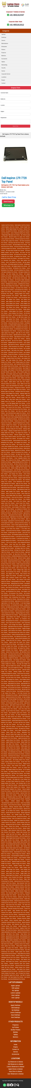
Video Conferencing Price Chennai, (17, 597)
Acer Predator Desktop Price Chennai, (17, 609)
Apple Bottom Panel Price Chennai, (9, 487)
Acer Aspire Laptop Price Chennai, (15, 713)
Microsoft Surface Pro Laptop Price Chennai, (19, 237)
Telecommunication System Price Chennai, (10, 802)
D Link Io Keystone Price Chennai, (8, 538)
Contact (3, 83)
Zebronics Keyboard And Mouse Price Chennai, (12, 456)
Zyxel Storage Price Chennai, (13, 869)
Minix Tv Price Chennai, (22, 567)
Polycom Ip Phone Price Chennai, (22, 965)
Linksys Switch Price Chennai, (23, 953)
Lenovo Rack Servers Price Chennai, (16, 323)
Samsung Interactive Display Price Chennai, (19, 806)
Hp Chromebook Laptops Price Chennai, (20, 534)
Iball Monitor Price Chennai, (13, 934)
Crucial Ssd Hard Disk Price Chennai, (16, 799)
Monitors (4, 55)
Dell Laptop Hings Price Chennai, (15, 348)
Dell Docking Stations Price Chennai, (21, 759)
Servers (3, 40)
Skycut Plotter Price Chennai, (13, 959)
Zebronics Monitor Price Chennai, (20, 440)
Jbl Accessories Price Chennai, (16, 593)
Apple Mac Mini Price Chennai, (20, 334)
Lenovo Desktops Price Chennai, (16, 313)
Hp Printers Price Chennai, (24, 354)
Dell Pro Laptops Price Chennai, (23, 849)
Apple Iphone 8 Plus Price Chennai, (15, 626)
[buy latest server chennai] (18, 1085)
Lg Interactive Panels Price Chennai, (22, 485)
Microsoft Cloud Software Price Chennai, (10, 393)
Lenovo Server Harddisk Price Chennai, (10, 446)
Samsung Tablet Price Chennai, (8, 726)
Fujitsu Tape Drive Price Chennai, (9, 897)
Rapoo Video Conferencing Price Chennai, (15, 885)
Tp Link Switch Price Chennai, (13, 810)
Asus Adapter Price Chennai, (13, 573)
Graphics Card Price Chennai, (7, 225)
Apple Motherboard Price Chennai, (9, 489)
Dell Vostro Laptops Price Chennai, (22, 238)
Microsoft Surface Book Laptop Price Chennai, (17, 734)
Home (15, 1044)
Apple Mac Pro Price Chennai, (23, 332)
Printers (3, 49)
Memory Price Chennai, (11, 795)
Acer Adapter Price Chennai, (13, 299)
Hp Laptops (15, 990)
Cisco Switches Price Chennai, (20, 636)
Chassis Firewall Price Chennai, (8, 663)
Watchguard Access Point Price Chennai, (10, 957)
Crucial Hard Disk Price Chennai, (14, 834)
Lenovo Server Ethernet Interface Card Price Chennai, (13, 436)
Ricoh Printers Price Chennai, (19, 765)
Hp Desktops (15, 1010)
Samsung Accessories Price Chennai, (10, 295)
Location (3, 105)
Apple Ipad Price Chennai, (13, 344)
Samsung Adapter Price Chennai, (22, 293)
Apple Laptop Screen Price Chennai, (15, 502)
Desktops (4, 37)
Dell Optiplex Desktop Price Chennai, (20, 266)
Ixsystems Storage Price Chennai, (22, 865)
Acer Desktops (15, 1017)
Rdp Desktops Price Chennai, (15, 479)
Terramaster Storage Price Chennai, (10, 867)
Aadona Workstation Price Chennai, (9, 932)
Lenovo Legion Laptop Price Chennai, (21, 707)
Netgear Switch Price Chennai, (12, 836)
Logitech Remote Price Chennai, (13, 742)
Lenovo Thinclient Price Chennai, (16, 877)
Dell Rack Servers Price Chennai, (20, 278)
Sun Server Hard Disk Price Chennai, (21, 722)
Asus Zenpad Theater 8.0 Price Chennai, (10, 366)
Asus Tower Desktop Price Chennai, (14, 360)
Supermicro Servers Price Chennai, (22, 944)
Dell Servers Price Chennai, (19, 276)
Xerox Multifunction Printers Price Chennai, (15, 257)
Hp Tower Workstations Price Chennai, (15, 330)
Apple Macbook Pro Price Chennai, (22, 336)
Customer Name (4, 93)
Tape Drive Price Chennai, (24, 895)
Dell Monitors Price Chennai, (19, 268)
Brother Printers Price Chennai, (15, 562)
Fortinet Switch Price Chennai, (16, 879)
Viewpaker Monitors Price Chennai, (15, 342)
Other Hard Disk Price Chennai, (13, 746)
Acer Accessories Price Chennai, (19, 291)
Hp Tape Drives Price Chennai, (20, 554)
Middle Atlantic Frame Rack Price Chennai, (19, 381)
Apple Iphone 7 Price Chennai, (16, 517)
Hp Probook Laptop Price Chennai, (20, 315)
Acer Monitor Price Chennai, (24, 419)
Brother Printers (15, 1030)
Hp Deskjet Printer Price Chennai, (9, 356)
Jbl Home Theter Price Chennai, (21, 464)
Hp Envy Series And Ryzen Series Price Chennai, (15, 700)
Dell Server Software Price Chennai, (8, 248)
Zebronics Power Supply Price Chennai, (17, 389)
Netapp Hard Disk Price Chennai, (22, 736)
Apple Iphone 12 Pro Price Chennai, (9, 738)
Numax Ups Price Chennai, (7, 967)
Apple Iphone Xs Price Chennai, (15, 681)
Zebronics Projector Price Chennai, (8, 816)
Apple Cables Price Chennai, (23, 487)
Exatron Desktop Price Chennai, (8, 973)
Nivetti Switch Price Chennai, (12, 961)
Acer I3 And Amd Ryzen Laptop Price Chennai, (16, 413)
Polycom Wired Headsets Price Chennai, (16, 787)
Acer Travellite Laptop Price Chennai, (21, 814)
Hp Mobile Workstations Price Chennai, (20, 556)
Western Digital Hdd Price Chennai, (19, 468)
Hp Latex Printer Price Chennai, (13, 710)
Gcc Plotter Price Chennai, (11, 930)
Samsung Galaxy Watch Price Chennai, (15, 395)
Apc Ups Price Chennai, (17, 340)
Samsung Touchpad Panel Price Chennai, (18, 430)
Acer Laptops (16, 998)
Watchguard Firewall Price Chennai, (9, 673)
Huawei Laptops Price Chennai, (22, 951)
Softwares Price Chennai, (6, 808)
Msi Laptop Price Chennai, (24, 648)
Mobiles (15, 1032)
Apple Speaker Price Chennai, (13, 491)
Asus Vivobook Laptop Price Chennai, (15, 578)
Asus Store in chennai (15, 1071)
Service (3, 71)
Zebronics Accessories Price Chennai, (19, 452)
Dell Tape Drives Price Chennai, (21, 254)
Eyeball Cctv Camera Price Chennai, (22, 820)
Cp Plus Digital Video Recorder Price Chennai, (15, 839)
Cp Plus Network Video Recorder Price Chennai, (16, 844)
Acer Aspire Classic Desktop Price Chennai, (15, 781)
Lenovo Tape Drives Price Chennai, (13, 622)
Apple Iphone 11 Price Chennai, (18, 519)
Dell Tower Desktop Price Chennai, (16, 977)
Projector (4, 52)
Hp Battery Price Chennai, (12, 297)
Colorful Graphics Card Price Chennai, (10, 227)
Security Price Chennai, (22, 816)
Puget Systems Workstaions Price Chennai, (16, 940)
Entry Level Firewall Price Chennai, (15, 667)
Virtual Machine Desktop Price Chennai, (15, 660)
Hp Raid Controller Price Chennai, (15, 453)
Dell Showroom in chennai (15, 1064)
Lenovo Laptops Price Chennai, (8, 238)
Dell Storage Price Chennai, (20, 660)
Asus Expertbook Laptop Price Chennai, (18, 712)
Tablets (3, 61)
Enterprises (4, 46)
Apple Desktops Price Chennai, (13, 616)
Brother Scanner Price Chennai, (8, 567)
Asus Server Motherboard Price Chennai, (16, 979)
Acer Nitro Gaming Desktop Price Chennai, (15, 782)
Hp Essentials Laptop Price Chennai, (14, 797)
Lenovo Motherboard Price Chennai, (21, 481)
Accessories (4, 58)
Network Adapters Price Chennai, (20, 801)
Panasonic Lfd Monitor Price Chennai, (21, 475)
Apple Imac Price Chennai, (7, 334)
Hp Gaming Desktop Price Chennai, (17, 771)
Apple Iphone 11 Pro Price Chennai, (22, 601)
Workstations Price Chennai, (12, 695)
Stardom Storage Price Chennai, (23, 661)
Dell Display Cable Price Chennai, (22, 548)
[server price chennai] (11, 1085)
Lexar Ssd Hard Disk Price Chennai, (9, 477)
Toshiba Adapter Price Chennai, (16, 311)
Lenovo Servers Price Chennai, (13, 321)
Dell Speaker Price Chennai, (23, 438)
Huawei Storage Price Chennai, (23, 955)
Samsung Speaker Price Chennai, (22, 671)
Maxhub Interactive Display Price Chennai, (15, 917)
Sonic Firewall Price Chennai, (15, 669)
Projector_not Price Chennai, (20, 421)
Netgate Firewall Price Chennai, (8, 969)
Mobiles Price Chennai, (11, 575)
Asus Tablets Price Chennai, (7, 364)
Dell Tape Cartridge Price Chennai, (15, 699)
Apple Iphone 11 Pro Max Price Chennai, (10, 603)
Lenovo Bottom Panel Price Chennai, (10, 505)
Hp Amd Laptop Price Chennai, (15, 532)
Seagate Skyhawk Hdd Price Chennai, (20, 462)
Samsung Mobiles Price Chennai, (18, 581)
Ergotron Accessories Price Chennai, (14, 697)
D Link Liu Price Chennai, (11, 542)
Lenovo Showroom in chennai (15, 1066)
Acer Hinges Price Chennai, (21, 432)
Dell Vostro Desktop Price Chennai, (14, 274)
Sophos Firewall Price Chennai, (8, 955)
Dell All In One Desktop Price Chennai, (9, 419)
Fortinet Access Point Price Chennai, (9, 914)
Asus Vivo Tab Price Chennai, (14, 585)
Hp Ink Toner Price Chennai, (13, 426)
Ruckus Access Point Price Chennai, (17, 916)
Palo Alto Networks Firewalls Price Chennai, (20, 855)
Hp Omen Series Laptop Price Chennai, (10, 240)
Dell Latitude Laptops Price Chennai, (15, 264)
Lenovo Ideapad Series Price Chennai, (15, 400)
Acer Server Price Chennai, (7, 421)
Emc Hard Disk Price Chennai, (8, 724)
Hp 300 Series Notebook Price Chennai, (15, 557)
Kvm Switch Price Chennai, (13, 744)
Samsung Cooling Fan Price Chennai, (14, 428)
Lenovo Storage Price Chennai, (16, 624)
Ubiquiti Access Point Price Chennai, (22, 900)
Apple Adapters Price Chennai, (13, 301)
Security (3, 68)
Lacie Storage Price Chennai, (16, 473)
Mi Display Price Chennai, (7, 730)
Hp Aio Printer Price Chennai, (23, 673)
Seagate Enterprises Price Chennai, (9, 650)
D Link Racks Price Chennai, (22, 538)
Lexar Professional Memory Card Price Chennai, (11, 472)
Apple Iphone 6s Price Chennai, (15, 515)
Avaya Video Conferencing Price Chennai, (15, 889)
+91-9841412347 (17, 14)
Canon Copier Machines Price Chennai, (15, 757)
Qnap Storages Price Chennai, (15, 628)
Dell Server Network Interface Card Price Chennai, (15, 251)
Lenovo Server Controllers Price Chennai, (15, 437)
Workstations (5, 43)
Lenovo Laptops (15, 993)
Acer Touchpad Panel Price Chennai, (15, 443)
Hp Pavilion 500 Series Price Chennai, (15, 326)
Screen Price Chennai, (6, 634)
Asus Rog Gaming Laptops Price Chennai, (21, 376)
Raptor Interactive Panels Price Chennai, (18, 830)
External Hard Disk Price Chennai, (13, 812)
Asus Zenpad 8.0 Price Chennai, (15, 368)
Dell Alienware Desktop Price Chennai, (14, 769)
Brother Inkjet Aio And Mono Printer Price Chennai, (15, 563)
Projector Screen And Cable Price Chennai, (21, 634)
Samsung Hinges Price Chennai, (23, 613)
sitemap (21, 1080)
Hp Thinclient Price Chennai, (17, 605)
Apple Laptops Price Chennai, (8, 332)
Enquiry (3, 80)
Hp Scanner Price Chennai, (24, 331)
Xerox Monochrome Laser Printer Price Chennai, (19, 632)
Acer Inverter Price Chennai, (23, 444)
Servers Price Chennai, (19, 338)
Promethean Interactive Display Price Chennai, (15, 894)
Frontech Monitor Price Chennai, (9, 926)
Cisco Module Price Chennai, (12, 728)
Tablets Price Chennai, (25, 285)
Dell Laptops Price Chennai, (24, 231)
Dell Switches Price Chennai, (19, 546)
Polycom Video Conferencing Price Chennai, (15, 598)
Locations (4, 77)
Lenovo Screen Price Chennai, (23, 503)
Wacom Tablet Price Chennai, (13, 732)
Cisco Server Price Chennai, (7, 636)
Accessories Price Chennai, (14, 282)
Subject (2, 111)
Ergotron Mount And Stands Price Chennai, (19, 642)
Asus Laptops (15, 995)
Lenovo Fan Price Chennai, (17, 497)
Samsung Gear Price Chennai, (17, 583)
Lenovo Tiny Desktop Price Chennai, (14, 262)
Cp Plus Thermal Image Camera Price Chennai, (15, 404)
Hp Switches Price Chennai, (20, 256)
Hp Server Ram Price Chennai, (23, 454)
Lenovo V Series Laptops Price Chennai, (20, 524)
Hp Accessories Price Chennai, (21, 289)
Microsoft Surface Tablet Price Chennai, (15, 396)
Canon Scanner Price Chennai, (8, 613)
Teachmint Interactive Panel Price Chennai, (19, 963)
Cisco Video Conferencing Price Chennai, (15, 898)
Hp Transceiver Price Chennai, (8, 260)
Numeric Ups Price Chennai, (7, 550)
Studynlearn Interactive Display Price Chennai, (11, 922)
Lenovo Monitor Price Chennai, (7, 601)
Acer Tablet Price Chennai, (12, 785)
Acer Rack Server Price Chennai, (13, 677)
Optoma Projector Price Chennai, (8, 822)
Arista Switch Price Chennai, (13, 873)
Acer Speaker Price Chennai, (20, 442)
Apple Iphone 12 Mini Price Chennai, (18, 705)
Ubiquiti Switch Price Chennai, (20, 851)
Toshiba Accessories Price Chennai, (14, 309)
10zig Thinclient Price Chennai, (20, 910)
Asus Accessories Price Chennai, (13, 571)
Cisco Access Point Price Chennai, (14, 407)
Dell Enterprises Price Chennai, (12, 620)
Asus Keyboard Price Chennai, (15, 589)
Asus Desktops (15, 1015)
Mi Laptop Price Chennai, (24, 728)
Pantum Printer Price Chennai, (13, 748)
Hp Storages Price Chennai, (24, 258)
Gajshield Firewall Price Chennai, (19, 861)
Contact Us (15, 1049)
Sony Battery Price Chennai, (13, 307)
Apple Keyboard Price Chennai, (8, 483)
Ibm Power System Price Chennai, (13, 750)
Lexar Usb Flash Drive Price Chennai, (22, 470)
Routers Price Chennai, (14, 826)
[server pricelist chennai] (14, 1085)
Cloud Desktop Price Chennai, (23, 691)
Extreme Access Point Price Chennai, (9, 902)
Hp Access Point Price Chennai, (21, 522)
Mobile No (3, 99)
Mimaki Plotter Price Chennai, (12, 928)
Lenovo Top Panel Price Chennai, (13, 493)
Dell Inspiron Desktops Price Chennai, (9, 272)
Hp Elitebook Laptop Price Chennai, (15, 316)
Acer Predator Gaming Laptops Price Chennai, (15, 774)
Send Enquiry (8, 201)
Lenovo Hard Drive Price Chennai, (17, 544)
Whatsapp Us (8, 205)
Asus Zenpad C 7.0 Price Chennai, (15, 370)
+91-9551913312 (17, 24)
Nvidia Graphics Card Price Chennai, (22, 225)
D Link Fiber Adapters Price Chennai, (15, 539)
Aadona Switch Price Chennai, (13, 871)
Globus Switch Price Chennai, (8, 965)
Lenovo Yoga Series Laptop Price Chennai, (16, 399)
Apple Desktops (15, 1005)
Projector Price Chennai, (11, 691)
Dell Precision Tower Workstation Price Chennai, (15, 594)
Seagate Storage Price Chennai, (19, 863)
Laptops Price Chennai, (24, 658)
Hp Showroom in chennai (15, 1062)
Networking (4, 65)
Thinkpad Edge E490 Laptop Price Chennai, (10, 235)
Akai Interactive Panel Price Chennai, (21, 924)
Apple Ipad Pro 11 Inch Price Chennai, (16, 520)
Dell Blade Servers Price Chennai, (19, 718)
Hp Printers (15, 1027)
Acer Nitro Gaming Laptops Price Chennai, (15, 777)
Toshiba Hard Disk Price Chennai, (13, 640)
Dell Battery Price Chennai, (24, 284)
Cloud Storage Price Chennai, (12, 679)
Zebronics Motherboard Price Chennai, (21, 423)
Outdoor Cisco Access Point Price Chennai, (17, 409)
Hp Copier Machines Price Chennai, (13, 689)
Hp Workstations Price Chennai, (21, 329)
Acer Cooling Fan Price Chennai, (13, 460)
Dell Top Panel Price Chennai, (14, 687)
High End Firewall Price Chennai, (13, 665)
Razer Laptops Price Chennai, (8, 945)
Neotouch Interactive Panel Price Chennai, (15, 949)
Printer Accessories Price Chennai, (16, 346)
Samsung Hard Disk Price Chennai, (14, 828)
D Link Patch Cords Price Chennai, (22, 536)
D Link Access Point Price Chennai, (13, 530)
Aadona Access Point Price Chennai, (22, 881)
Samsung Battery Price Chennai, (12, 305)
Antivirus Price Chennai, (18, 808)
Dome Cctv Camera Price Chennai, (19, 818)
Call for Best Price (9, 197)
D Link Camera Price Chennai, (8, 693)
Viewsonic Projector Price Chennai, (9, 644)
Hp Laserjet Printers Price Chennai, (13, 358)
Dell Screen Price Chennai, (18, 350)
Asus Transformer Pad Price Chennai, (22, 364)
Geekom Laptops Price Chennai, (22, 967)
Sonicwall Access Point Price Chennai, (9, 971)
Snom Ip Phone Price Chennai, (14, 804)
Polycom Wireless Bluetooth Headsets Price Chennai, (15, 788)
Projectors (15, 1025)
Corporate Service (6, 74)
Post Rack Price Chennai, (6, 440)
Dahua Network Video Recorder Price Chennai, (15, 845)
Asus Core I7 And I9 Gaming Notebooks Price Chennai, (18, 417)
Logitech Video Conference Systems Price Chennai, (14, 577)
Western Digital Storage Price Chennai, (14, 229)
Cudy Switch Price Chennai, (24, 971)
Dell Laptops (15, 988)
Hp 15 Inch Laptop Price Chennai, (9, 646)
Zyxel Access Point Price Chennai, (14, 904)
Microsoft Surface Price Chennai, (8, 383)
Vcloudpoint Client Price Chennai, (22, 391)
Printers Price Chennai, (13, 354)
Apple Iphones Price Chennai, (8, 287)
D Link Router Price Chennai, (13, 528)
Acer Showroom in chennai (15, 1074)
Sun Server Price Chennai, (23, 724)
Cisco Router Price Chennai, (20, 501)
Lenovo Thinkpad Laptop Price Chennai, (21, 362)
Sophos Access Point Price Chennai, (9, 953)
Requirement (3, 117)
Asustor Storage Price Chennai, (19, 853)
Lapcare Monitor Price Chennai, (12, 936)
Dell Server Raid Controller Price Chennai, (15, 250)
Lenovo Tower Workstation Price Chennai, (15, 385)
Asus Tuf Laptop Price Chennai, (23, 973)
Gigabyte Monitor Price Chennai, (13, 938)
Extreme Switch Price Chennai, (12, 875)
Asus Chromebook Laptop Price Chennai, (10, 975)
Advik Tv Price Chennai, (7, 660)
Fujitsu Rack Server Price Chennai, (19, 942)
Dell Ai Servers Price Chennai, (13, 793)
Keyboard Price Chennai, (20, 450)
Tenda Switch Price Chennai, (23, 969)
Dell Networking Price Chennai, (14, 656)
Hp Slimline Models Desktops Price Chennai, (18, 325)
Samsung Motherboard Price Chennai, (9, 614)
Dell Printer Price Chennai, (17, 773)
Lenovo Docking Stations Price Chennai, (11, 761)
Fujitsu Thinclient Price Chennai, (13, 906)
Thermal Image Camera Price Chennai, (21, 566)
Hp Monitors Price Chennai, (22, 327)
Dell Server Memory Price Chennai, (20, 244)
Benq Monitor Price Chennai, (23, 599)
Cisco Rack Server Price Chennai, (15, 654)
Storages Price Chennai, (20, 387)
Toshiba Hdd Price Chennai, (7, 851)
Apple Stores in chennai (15, 1069)
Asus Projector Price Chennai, (12, 587)
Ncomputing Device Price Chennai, (9, 708)
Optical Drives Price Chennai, (12, 652)
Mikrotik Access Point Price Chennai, (21, 912)
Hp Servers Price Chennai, (22, 287)
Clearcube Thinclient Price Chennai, (16, 908)
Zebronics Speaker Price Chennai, (22, 434)
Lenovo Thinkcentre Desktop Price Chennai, (20, 233)
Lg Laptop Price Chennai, (12, 947)
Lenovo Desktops (15, 1012)
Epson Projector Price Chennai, (15, 630)
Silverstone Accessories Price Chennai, (16, 754)
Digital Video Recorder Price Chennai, (15, 831)
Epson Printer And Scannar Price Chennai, (10, 675)
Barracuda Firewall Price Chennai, (17, 859)
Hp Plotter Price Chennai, (17, 513)
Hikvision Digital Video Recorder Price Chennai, (16, 838)
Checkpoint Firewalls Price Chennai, (9, 857)
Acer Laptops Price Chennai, (13, 319)
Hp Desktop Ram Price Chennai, (13, 607)
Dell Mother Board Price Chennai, (15, 352)
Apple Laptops (15, 986)
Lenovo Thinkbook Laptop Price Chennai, (15, 766)
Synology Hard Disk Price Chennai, (13, 824)
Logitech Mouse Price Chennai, (13, 740)
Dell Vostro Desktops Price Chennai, (22, 270)
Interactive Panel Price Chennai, (8, 883)
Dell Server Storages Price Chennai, (22, 246)
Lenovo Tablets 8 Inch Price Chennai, (14, 379)
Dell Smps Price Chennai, (19, 550)
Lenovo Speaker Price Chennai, (19, 507)
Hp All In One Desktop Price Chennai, (15, 511)
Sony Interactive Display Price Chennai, (15, 893)
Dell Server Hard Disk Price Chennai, (16, 242)
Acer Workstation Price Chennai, (15, 752)
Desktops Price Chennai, (7, 338)
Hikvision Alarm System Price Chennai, (14, 848)
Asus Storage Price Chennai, (23, 644)
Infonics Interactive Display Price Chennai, (19, 920)
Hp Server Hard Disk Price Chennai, (15, 448)
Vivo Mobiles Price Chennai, (23, 575)
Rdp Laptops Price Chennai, (16, 499)
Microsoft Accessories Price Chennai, (16, 560)
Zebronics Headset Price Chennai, (9, 425)
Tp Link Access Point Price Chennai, (14, 763)
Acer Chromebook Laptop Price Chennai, (15, 703)
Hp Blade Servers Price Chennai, (14, 716)
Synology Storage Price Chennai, (13, 685)
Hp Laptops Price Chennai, (11, 231)
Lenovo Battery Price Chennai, (13, 303)
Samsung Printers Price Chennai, (9, 378)
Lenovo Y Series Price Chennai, (18, 552)
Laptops (3, 34)
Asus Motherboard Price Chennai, (13, 591)
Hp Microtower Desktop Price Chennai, (20, 720)
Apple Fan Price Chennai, (22, 483)
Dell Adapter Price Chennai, (12, 284)
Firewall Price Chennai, (14, 658)
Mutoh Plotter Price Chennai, (24, 930)
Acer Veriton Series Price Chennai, (15, 410)
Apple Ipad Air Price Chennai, (14, 683)
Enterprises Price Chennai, (13, 618)
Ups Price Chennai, (5, 233)
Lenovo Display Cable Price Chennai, (14, 495)
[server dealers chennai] (8, 1085)
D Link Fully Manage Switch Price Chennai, (16, 403)
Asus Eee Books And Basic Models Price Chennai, (15, 371)
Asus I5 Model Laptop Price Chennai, (14, 374)
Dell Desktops (15, 1008)
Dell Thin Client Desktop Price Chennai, (10, 285)
